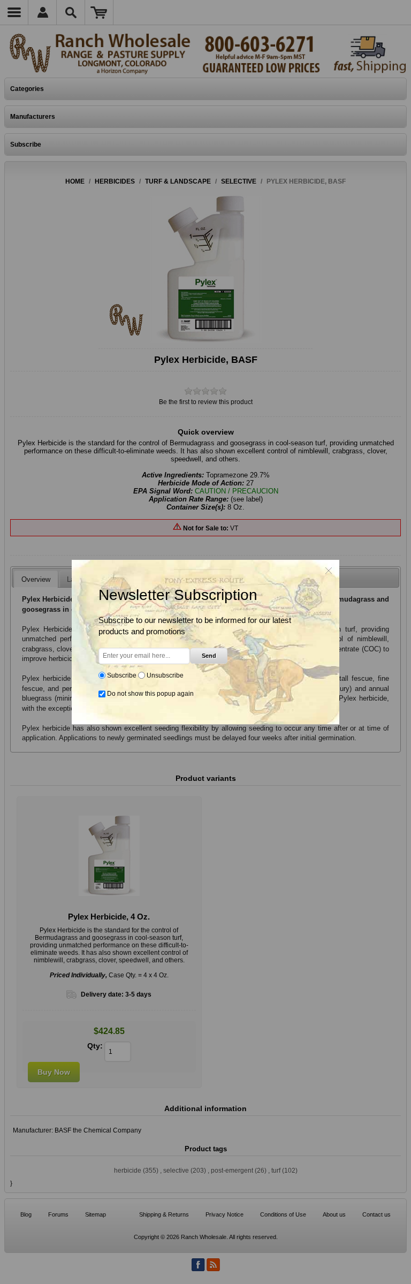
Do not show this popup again (150, 693)
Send (209, 655)
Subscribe (121, 675)
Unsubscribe (165, 675)
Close (328, 570)
